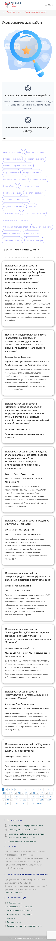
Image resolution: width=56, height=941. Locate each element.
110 (50, 793)
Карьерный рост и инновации (22, 841)
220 (41, 800)
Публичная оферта (14, 903)
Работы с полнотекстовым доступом (23, 250)
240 (7, 803)
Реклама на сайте (14, 922)
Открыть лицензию (13, 892)
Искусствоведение (11, 172)
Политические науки (12, 193)
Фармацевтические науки (34, 213)
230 (49, 800)
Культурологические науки (14, 179)
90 (34, 793)
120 (7, 796)
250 (16, 803)
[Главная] (3, 12)
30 (41, 789)
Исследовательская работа (35, 12)
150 (33, 796)
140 (24, 796)
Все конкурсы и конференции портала (25, 825)
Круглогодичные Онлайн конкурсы (24, 829)
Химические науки (31, 233)
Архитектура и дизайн (12, 152)
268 (33, 803)
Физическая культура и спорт (15, 227)
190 (16, 800)
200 (24, 800)
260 (24, 803)
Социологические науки (13, 206)
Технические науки (11, 213)
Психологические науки (35, 193)
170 (49, 796)
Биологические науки (35, 152)
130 (16, 796)
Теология (32, 206)
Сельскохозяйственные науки (16, 199)
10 (26, 789)
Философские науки (11, 233)
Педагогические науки (29, 186)
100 (42, 793)
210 (33, 800)
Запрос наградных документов (19, 914)
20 (33, 789)
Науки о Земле (9, 186)
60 (11, 793)
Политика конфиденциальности (20, 910)
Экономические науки (12, 240)
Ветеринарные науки (12, 159)
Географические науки (34, 159)
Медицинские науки (38, 179)
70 (19, 793)
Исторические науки (32, 172)
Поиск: (5, 138)
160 (41, 796)
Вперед (39, 803)
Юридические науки (34, 240)
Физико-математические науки (16, 220)
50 (4, 793)
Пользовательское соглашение (20, 907)
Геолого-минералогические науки (17, 165)
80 (26, 793)
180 (7, 800)
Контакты (11, 918)
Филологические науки (41, 227)
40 (48, 789)
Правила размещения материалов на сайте (24, 926)
